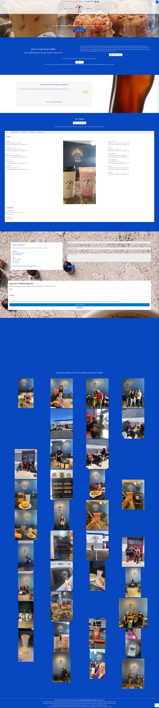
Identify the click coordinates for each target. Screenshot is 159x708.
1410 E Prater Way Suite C (18, 253)
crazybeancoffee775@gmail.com (86, 1)
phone (105, 706)
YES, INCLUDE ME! (79, 304)
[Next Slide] (55, 99)
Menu (65, 8)
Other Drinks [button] (24, 132)
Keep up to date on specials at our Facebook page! (24, 265)
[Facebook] (95, 1)
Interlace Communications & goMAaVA (88, 700)
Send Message (71, 266)
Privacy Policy (101, 700)
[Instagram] (98, 1)
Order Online (89, 8)
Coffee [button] (7, 132)
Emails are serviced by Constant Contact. (114, 301)
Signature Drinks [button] (15, 132)
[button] (2, 19)
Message (69, 252)
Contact (71, 8)
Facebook (93, 706)
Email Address (71, 246)
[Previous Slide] (53, 99)
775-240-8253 (72, 1)
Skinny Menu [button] (41, 132)
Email (10, 289)
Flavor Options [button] (32, 132)
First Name (70, 240)
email (110, 706)
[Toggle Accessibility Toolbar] (157, 2)
